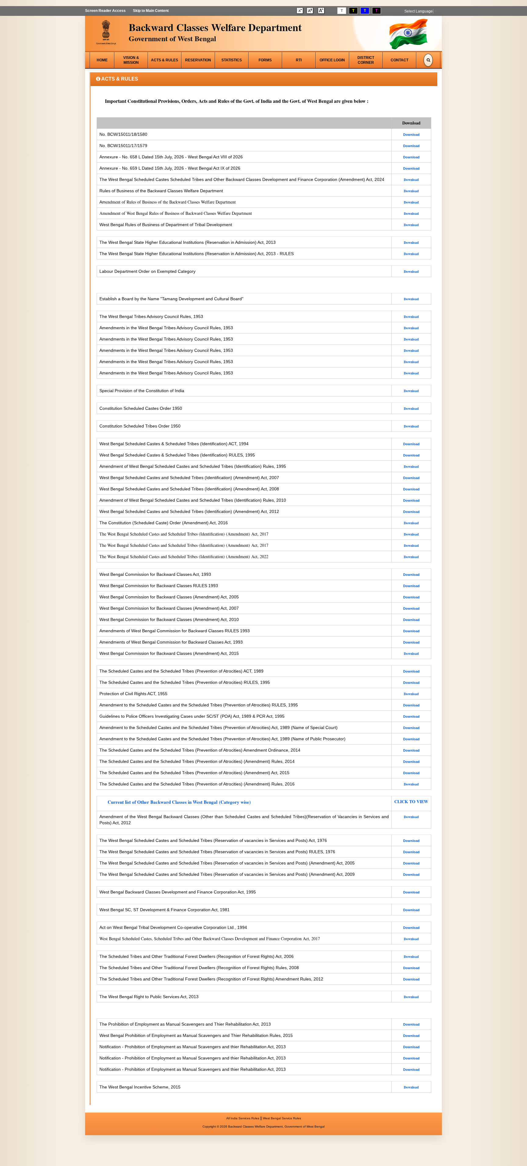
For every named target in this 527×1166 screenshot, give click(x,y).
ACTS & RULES (164, 60)
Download (411, 939)
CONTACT (399, 60)
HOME (102, 60)
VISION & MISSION (131, 60)
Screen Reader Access (105, 11)
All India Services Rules (242, 1118)
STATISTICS (231, 60)
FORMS (265, 60)
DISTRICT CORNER (365, 60)
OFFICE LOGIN (332, 60)
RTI (299, 60)
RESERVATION (198, 60)
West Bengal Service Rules (282, 1118)
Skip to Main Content (151, 11)
